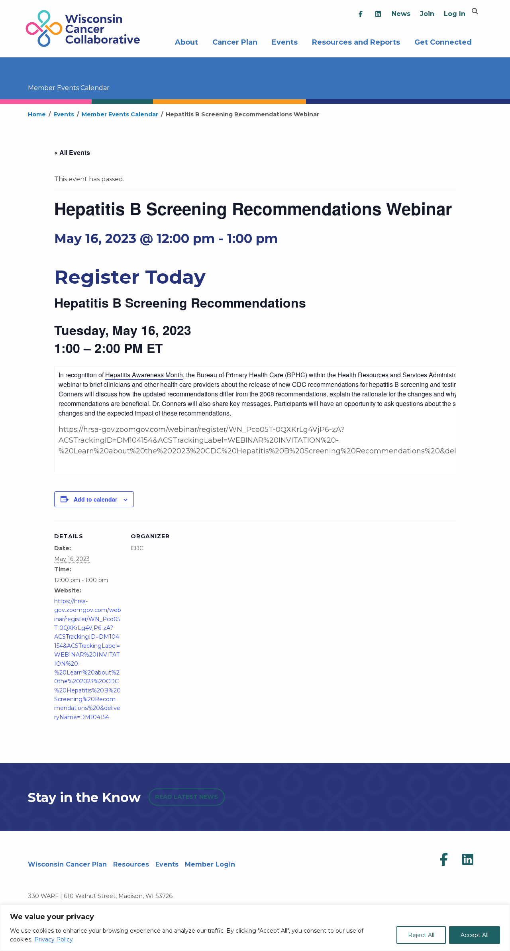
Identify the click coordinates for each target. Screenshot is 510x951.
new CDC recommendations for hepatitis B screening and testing (370, 384)
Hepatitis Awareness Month (144, 374)
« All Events (72, 152)
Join (427, 14)
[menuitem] (360, 14)
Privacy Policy (53, 939)
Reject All (421, 935)
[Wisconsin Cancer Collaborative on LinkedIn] (468, 859)
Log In (454, 14)
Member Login (210, 864)
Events (285, 41)
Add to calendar (95, 499)
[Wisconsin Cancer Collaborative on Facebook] (444, 859)
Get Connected (443, 41)
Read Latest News (186, 796)
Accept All (474, 935)
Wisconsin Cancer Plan (67, 864)
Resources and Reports (356, 41)
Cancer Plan (234, 41)
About (186, 41)
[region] (255, 928)
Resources (131, 864)
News (401, 14)
